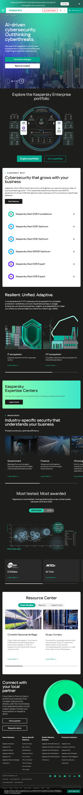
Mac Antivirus (26, 747)
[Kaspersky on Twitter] (55, 776)
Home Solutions (8, 737)
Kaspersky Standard (8, 744)
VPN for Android (27, 763)
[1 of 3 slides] (12, 81)
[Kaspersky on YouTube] (65, 776)
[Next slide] (21, 81)
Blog (21, 788)
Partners (16, 788)
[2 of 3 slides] (14, 81)
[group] (41, 50)
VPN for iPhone (26, 766)
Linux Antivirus (26, 756)
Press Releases (36, 788)
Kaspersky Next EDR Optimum (50, 750)
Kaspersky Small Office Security (51, 744)
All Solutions (5, 763)
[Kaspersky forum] (74, 776)
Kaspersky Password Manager (10, 760)
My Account (76, 10)
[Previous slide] (7, 81)
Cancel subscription (18, 782)
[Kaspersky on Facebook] (50, 776)
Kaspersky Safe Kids (8, 753)
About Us (11, 788)
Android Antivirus (27, 744)
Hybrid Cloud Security (68, 760)
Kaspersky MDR (66, 750)
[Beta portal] (79, 776)
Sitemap (43, 788)
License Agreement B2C (26, 779)
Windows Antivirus (27, 753)
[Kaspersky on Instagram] (69, 776)
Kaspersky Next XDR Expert (69, 753)
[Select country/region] (60, 10)
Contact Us (4, 788)
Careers (48, 788)
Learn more (50, 365)
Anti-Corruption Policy (15, 779)
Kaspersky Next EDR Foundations (51, 747)
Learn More (12, 365)
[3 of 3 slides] (17, 81)
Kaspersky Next (66, 744)
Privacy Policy (5, 779)
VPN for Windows (27, 760)
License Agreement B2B (7, 782)
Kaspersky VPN (6, 756)
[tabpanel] (41, 535)
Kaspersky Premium (7, 750)
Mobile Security (26, 750)
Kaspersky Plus (6, 747)
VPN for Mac (25, 769)
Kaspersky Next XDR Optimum (50, 753)
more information (15, 793)
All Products (45, 760)
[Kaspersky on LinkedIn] (60, 776)
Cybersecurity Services (68, 747)
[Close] (79, 4)
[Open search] (64, 10)
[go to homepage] (15, 10)
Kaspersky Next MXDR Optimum (51, 756)
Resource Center (27, 788)
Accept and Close (74, 791)
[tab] (36, 510)
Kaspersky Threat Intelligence (70, 756)
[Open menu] (3, 10)
